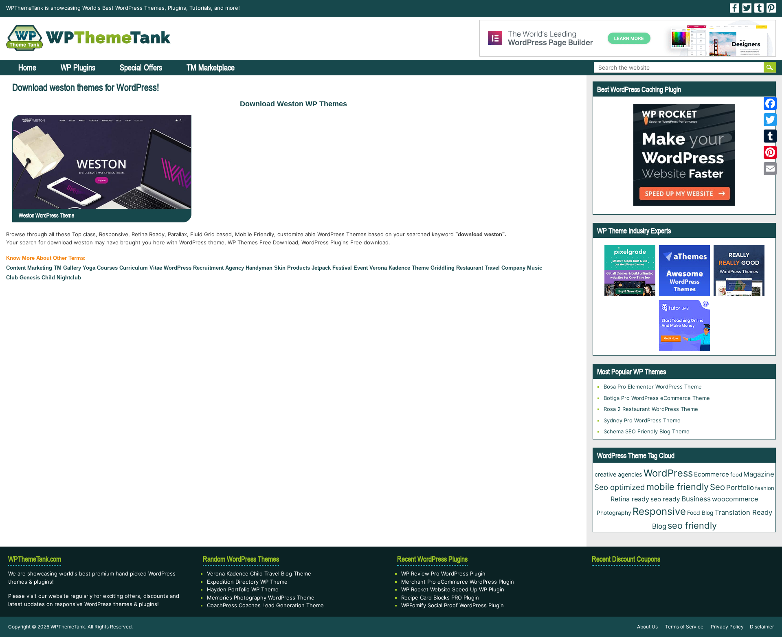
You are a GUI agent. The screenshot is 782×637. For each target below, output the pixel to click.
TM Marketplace (211, 67)
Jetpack (321, 268)
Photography (614, 512)
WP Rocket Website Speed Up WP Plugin (452, 589)
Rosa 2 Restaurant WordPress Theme (651, 409)
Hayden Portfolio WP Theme (243, 589)
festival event (350, 268)
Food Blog (700, 512)
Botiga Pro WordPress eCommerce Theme (657, 398)
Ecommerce (711, 474)
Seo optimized (619, 487)
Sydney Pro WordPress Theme (642, 420)
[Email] (770, 168)
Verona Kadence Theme (399, 268)
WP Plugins (78, 67)
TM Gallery (67, 268)
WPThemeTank (68, 627)
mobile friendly (677, 486)
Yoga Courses (100, 268)
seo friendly (692, 525)
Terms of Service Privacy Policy (704, 627)
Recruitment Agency (218, 268)
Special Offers (141, 67)
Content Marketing (29, 268)
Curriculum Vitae (140, 268)
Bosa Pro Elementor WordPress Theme (653, 386)
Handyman (259, 268)
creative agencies (618, 474)
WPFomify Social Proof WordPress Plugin (452, 605)
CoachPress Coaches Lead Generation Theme (265, 605)
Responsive (659, 511)
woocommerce (735, 499)
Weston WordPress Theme (46, 215)
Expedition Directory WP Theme (247, 581)
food (736, 474)
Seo (717, 487)
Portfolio (740, 487)
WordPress (177, 268)
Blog (659, 526)
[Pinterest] (770, 152)
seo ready (665, 499)
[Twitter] (770, 120)
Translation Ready (743, 512)
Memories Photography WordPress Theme (260, 597)
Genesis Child (37, 278)
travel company (505, 268)
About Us (647, 627)
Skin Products (292, 268)
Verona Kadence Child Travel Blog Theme (259, 573)
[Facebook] (770, 103)
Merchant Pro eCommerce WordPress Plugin (457, 581)
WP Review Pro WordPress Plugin (443, 573)
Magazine (758, 474)
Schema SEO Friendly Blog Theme (647, 431)
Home (27, 67)
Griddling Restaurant (457, 268)
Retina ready (630, 499)
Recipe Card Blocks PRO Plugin (440, 597)
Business (696, 498)
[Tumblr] (770, 136)
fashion (764, 488)
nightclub (69, 278)
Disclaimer (762, 627)
